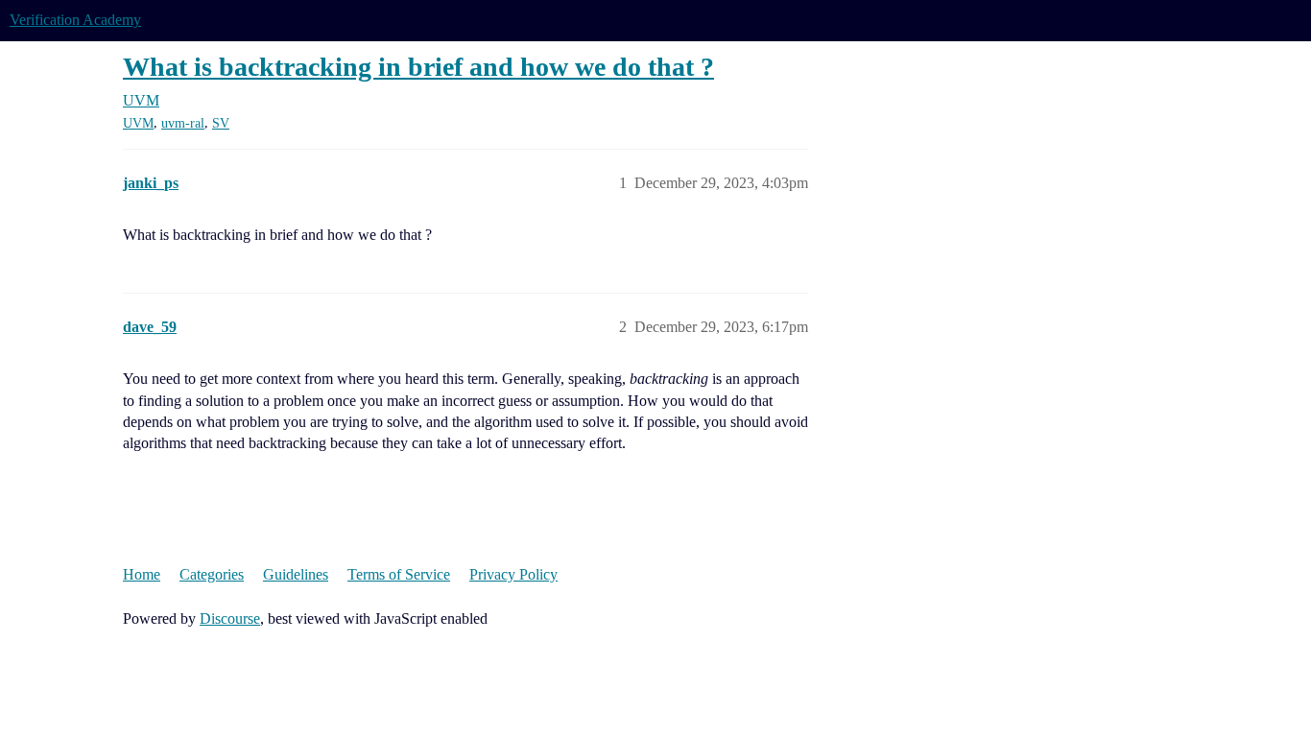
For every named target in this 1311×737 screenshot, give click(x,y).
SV (220, 123)
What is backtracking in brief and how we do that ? (418, 67)
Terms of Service (398, 574)
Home (141, 574)
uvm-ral (182, 123)
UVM (138, 123)
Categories (211, 574)
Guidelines (295, 574)
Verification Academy (75, 20)
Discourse (230, 618)
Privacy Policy (513, 574)
